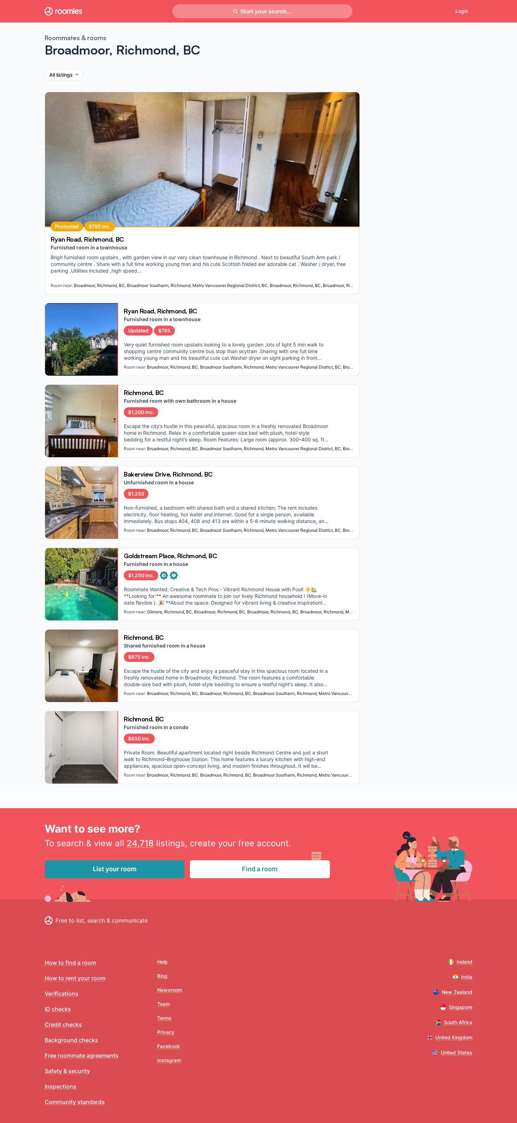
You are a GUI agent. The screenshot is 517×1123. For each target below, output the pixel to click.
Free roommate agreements (82, 1055)
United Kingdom (453, 1037)
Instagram (169, 1060)
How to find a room (70, 962)
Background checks (71, 1040)
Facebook (168, 1046)
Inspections (60, 1086)
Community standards (75, 1101)
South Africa (458, 1022)
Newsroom (169, 990)
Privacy (165, 1032)
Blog (162, 976)
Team (163, 1004)
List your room (114, 869)
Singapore (460, 1007)
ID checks (58, 1009)
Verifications (61, 993)
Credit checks (63, 1024)
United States (456, 1052)
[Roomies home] (63, 11)
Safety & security (67, 1070)
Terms (164, 1018)
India (466, 977)
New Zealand (457, 992)
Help (162, 962)
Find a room (259, 869)
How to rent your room (75, 978)
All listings (61, 75)
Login (461, 11)
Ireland (464, 962)
